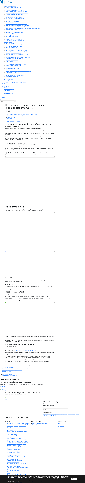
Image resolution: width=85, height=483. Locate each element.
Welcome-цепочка (11, 430)
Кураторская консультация (12, 78)
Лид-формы (6, 56)
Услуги (3, 4)
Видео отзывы (7, 90)
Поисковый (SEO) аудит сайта (12, 72)
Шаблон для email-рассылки (12, 22)
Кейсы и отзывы (5, 86)
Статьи (14, 103)
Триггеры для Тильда (10, 35)
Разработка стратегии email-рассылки (14, 67)
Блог (3, 94)
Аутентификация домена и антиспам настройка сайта (18, 25)
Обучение (6, 73)
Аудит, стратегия (7, 62)
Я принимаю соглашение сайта (51, 411)
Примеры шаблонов (8, 93)
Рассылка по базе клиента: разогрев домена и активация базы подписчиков (23, 28)
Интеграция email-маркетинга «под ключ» (15, 10)
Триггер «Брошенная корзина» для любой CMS (17, 440)
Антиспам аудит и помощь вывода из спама (16, 64)
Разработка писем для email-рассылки (14, 9)
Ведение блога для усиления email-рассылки (16, 82)
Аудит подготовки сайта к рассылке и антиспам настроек (18, 71)
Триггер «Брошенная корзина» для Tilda (15, 44)
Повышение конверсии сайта (10, 79)
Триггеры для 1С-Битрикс (11, 33)
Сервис (3, 83)
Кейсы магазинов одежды (9, 89)
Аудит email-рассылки (10, 69)
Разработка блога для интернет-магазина (15, 80)
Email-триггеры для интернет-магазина (14, 32)
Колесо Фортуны (9, 61)
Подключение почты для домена (13, 29)
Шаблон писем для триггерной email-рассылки (16, 24)
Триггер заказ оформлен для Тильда (14, 46)
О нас (3, 96)
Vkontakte (3, 389)
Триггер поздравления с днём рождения (15, 40)
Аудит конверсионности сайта (12, 68)
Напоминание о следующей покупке (14, 39)
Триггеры (6, 31)
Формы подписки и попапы (12, 60)
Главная (7, 103)
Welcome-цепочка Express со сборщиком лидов (16, 50)
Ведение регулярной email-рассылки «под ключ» (16, 11)
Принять (74, 478)
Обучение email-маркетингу (12, 76)
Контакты (4, 97)
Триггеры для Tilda (8, 42)
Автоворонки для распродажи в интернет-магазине (17, 54)
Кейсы (5, 87)
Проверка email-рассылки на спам (13, 7)
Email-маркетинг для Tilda (11, 47)
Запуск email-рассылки (9, 15)
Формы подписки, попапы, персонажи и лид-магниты (18, 57)
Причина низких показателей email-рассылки (17, 115)
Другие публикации (9, 367)
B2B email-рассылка (10, 20)
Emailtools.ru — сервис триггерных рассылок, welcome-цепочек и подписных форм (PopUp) (24, 85)
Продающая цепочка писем (13, 452)
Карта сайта (35, 424)
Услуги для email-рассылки (10, 6)
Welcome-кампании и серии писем (11, 49)
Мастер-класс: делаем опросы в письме (15, 75)
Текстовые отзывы (8, 91)
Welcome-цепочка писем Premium (13, 53)
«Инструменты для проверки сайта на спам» (26, 350)
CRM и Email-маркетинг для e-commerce (15, 18)
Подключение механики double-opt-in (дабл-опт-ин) (17, 26)
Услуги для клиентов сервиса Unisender (14, 14)
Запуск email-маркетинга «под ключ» (14, 17)
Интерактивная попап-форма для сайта (15, 58)
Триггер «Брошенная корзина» (12, 36)
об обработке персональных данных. (60, 411)
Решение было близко (12, 120)
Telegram (3, 386)
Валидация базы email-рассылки (13, 21)
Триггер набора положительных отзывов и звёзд (17, 38)
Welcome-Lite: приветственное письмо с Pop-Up (16, 51)
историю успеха (38, 149)
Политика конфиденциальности (39, 423)
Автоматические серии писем (13, 428)
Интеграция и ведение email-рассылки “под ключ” (17, 13)
